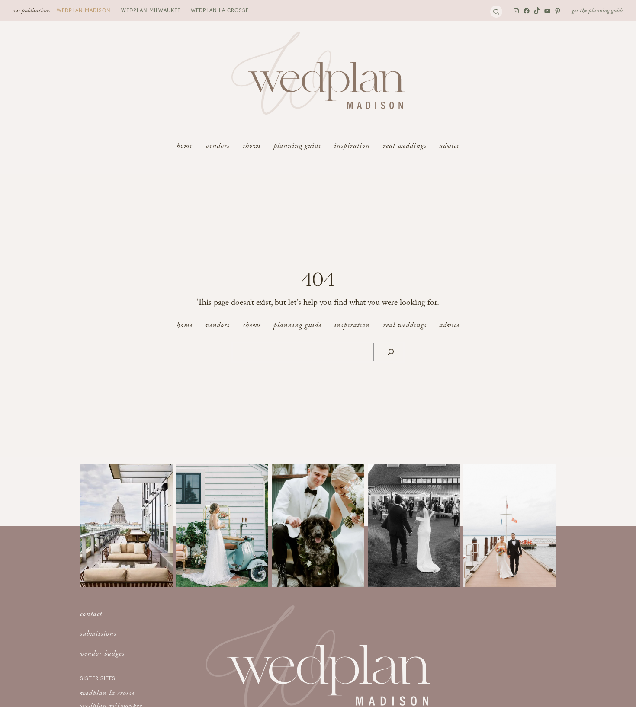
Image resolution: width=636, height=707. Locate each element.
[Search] (390, 352)
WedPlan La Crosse (220, 9)
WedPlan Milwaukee (150, 9)
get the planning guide (597, 11)
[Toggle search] (496, 12)
